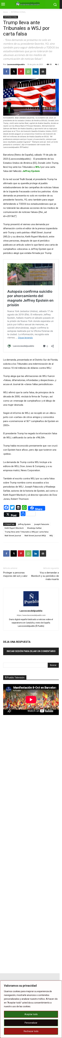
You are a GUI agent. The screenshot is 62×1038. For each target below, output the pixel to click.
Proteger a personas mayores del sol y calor (15, 574)
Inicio (5, 12)
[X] (13, 71)
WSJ (51, 535)
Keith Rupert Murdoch (14, 528)
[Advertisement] (27, 772)
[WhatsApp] (28, 71)
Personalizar (31, 1023)
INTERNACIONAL (18, 12)
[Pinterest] (21, 71)
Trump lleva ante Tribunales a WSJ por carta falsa (26, 532)
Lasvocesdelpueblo (16, 64)
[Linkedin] (35, 71)
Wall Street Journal (13, 535)
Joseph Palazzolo (41, 524)
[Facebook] (6, 71)
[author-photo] (31, 606)
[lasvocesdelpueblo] (28, 3)
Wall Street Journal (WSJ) (35, 535)
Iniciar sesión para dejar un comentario (31, 651)
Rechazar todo (31, 1031)
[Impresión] (43, 71)
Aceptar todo (31, 1014)
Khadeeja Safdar (34, 528)
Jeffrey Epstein (24, 524)
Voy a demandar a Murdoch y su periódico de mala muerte (45, 576)
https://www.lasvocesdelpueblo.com (31, 615)
